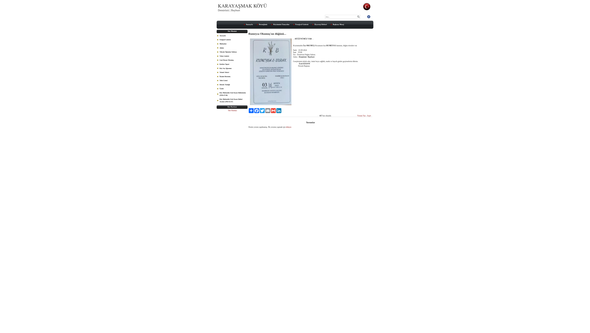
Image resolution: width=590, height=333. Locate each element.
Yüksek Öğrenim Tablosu (228, 52)
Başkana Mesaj (338, 24)
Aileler (222, 48)
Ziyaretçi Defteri (320, 24)
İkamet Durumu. (225, 76)
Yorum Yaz (361, 116)
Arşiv (369, 116)
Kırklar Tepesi (224, 64)
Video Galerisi (224, 56)
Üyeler (222, 88)
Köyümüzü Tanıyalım (281, 24)
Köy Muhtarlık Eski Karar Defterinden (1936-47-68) (233, 94)
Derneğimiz (263, 24)
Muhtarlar (223, 44)
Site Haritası (232, 110)
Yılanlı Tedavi (224, 72)
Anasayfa (249, 24)
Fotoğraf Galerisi (301, 24)
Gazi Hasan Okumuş (227, 60)
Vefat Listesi (224, 80)
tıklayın (288, 127)
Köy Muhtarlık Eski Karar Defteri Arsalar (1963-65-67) (231, 100)
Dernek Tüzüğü (225, 84)
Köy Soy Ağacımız (226, 68)
